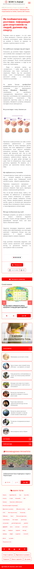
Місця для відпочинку (21, 516)
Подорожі (6, 559)
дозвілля (26, 523)
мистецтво (25, 526)
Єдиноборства (12, 495)
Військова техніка (20, 509)
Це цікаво (28, 559)
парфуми (10, 530)
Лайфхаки (5, 516)
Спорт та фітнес (18, 7)
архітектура (24, 519)
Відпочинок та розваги (8, 509)
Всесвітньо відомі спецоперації (10, 505)
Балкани (5, 502)
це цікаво (11, 538)
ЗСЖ (4, 512)
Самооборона (6, 519)
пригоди (24, 530)
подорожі (18, 530)
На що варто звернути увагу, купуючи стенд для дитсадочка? (15, 306)
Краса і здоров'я (17, 559)
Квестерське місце (12, 512)
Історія (11, 498)
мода (4, 530)
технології (25, 534)
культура (17, 526)
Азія (24, 498)
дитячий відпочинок (16, 523)
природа (5, 534)
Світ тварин (15, 519)
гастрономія (5, 523)
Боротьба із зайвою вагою (16, 502)
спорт (11, 534)
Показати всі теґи (7, 542)
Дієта (29, 509)
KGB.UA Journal (6, 7)
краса (11, 526)
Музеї (12, 516)
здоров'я (5, 526)
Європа (4, 495)
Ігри (20, 495)
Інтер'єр (5, 498)
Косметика (22, 512)
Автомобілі (17, 498)
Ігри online (26, 495)
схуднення (17, 534)
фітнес (4, 538)
